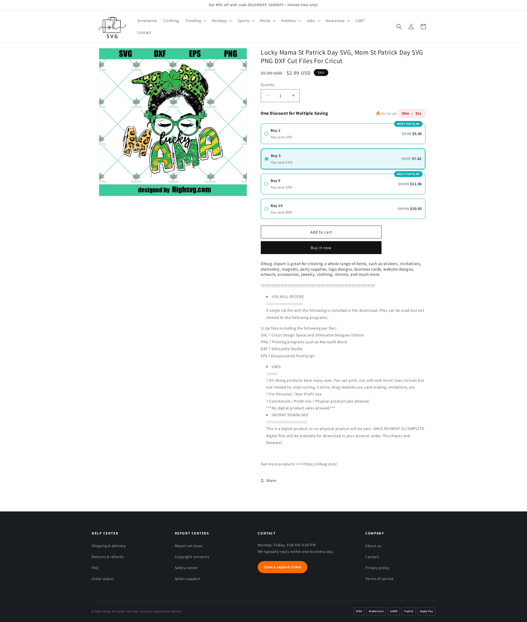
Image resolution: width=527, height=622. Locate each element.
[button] (195, 20)
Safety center (186, 567)
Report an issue (189, 545)
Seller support (187, 578)
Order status (103, 578)
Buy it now (321, 245)
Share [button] (271, 480)
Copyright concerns (192, 556)
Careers (372, 556)
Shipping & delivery (108, 545)
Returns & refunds (108, 556)
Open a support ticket (282, 567)
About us (373, 545)
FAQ (95, 567)
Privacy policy (377, 567)
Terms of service (379, 578)
